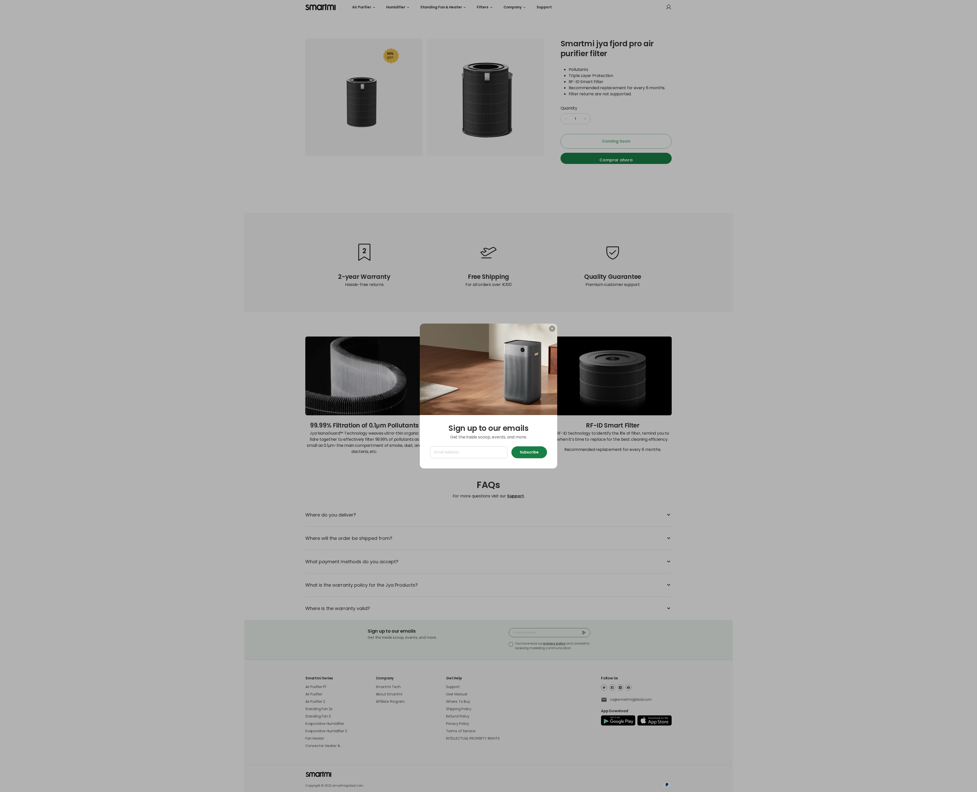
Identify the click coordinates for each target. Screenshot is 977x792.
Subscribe (529, 452)
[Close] (552, 329)
